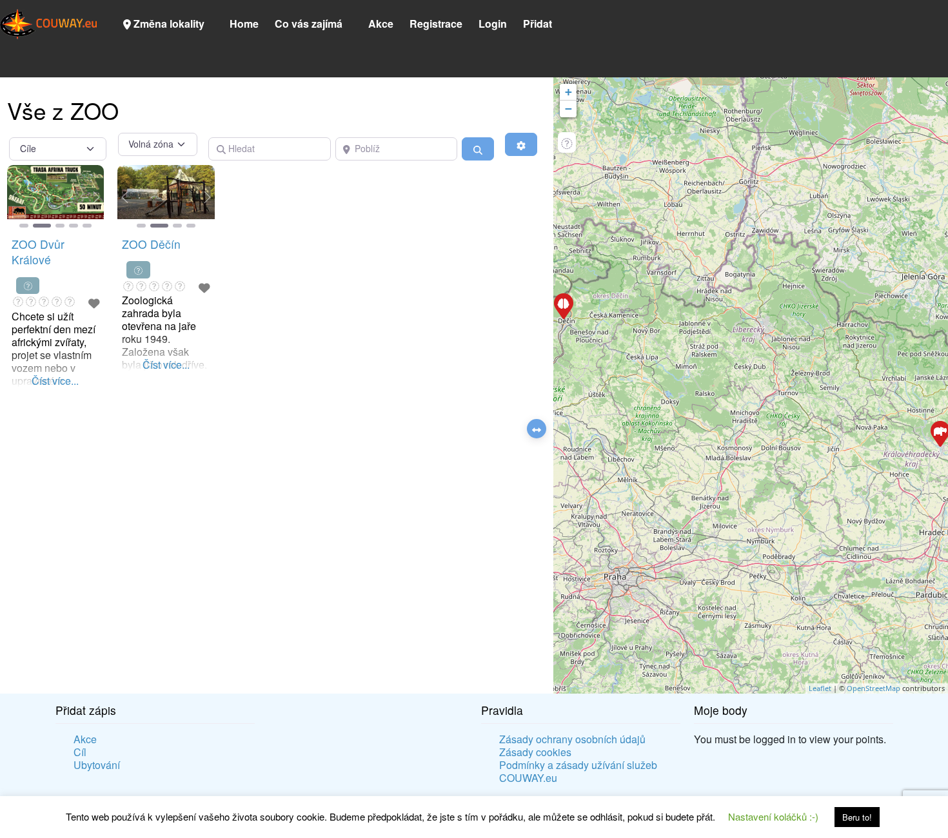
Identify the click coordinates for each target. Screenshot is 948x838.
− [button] (568, 108)
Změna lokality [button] (167, 23)
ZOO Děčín (151, 244)
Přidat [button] (537, 23)
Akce (380, 23)
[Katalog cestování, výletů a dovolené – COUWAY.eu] (48, 22)
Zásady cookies (535, 752)
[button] (14, 197)
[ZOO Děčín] (563, 305)
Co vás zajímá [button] (308, 23)
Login (493, 23)
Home (244, 23)
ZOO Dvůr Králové (38, 252)
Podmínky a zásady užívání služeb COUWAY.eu (578, 771)
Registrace (436, 23)
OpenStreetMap (873, 688)
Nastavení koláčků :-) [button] (773, 816)
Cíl (80, 752)
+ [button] (568, 92)
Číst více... (55, 380)
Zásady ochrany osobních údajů (572, 739)
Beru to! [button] (857, 817)
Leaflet (820, 688)
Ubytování (97, 765)
